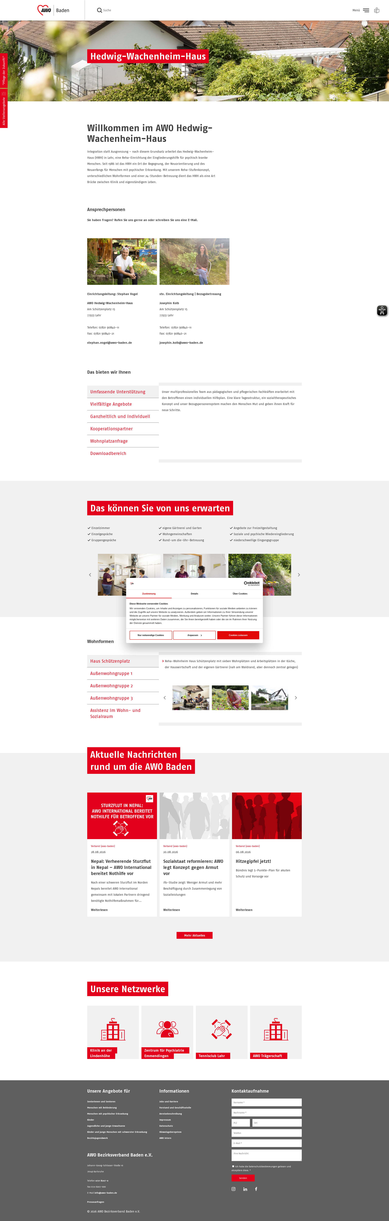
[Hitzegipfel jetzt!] (267, 837)
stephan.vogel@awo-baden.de (109, 342)
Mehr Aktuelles (194, 935)
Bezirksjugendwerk (97, 1138)
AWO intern (165, 1138)
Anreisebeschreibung (170, 1113)
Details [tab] (194, 593)
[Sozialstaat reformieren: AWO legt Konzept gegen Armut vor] (194, 837)
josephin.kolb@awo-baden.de (181, 342)
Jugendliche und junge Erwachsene (106, 1126)
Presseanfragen (95, 1202)
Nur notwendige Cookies (151, 635)
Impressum (165, 1119)
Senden (243, 1178)
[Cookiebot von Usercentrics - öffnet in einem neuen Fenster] (246, 583)
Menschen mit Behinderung (102, 1107)
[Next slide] (299, 575)
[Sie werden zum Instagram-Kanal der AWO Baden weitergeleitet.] (233, 1189)
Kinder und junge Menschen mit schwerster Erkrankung (117, 1132)
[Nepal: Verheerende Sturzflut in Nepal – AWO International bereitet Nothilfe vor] (122, 837)
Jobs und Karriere (168, 1101)
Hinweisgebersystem (170, 1132)
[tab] (123, 392)
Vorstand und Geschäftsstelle (175, 1107)
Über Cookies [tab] (240, 593)
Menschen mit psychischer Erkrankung (107, 1113)
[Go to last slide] (90, 575)
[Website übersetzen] (376, 10)
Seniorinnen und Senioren (101, 1101)
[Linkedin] (245, 1189)
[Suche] (99, 10)
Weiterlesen (99, 910)
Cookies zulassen (238, 635)
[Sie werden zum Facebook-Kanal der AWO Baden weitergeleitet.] (256, 1189)
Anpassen (193, 635)
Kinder (90, 1119)
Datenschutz (166, 1126)
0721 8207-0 (101, 1180)
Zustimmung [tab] (149, 593)
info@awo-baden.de (106, 1192)
